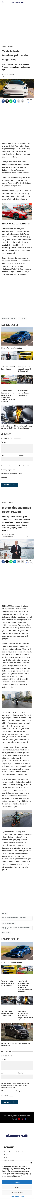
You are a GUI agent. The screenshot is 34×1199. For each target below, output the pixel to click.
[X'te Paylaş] (7, 101)
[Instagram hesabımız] (16, 1119)
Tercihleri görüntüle (17, 1192)
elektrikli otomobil (9, 318)
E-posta (21, 455)
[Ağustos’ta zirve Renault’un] (17, 336)
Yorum (4, 442)
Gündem (6, 1155)
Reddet (17, 1187)
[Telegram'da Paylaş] (14, 101)
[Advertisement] (17, 23)
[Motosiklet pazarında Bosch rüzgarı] (9, 357)
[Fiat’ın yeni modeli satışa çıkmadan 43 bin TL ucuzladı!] (25, 357)
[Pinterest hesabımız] (22, 1119)
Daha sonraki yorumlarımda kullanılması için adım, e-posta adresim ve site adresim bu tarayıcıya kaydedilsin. (15, 468)
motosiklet (6, 932)
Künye (22, 1196)
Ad (2, 455)
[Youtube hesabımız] (19, 1119)
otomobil (23, 318)
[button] (31, 1163)
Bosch (5, 913)
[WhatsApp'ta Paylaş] (11, 101)
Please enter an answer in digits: (11, 473)
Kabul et (17, 1182)
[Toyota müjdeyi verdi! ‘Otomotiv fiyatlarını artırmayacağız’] (17, 1032)
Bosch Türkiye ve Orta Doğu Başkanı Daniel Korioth (16, 928)
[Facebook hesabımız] (9, 1119)
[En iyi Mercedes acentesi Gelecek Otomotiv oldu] (25, 381)
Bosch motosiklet (9, 923)
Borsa (6, 1158)
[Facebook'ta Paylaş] (3, 101)
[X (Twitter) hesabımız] (13, 1119)
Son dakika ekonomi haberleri (13, 1152)
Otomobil (29, 76)
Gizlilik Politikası (15, 1196)
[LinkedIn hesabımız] (25, 1119)
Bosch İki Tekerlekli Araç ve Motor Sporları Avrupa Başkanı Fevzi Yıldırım (15, 918)
